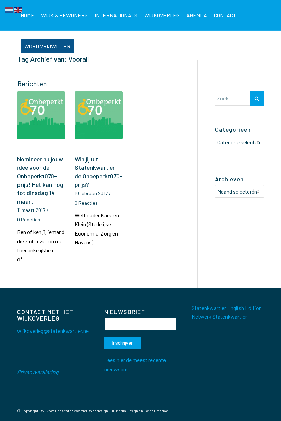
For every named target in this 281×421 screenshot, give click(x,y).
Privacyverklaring (38, 372)
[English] (18, 9)
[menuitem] (27, 15)
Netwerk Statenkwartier (219, 316)
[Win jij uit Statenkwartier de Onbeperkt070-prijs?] (99, 122)
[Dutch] (9, 9)
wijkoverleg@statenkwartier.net (54, 330)
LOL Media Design (123, 411)
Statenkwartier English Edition (227, 307)
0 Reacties (28, 219)
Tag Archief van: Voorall (53, 59)
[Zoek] (83, 46)
